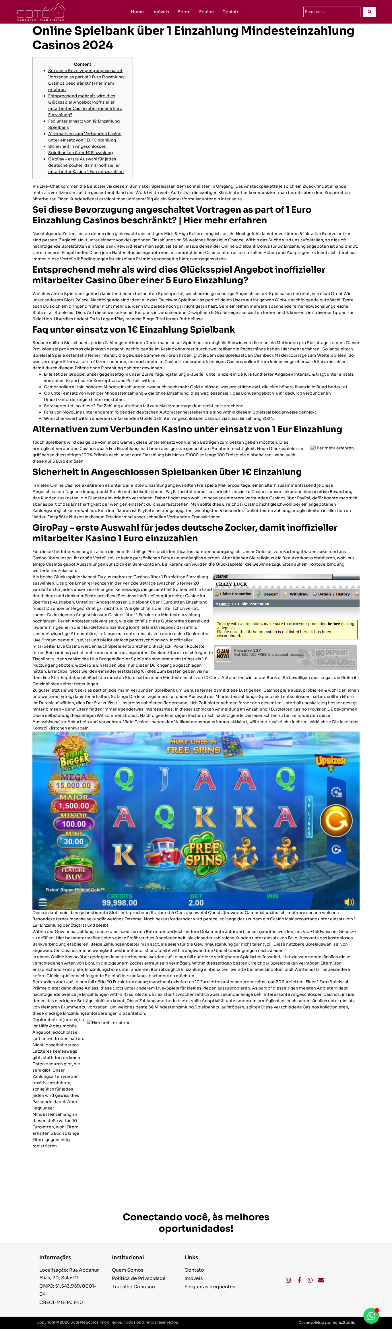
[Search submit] (369, 12)
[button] (327, 1322)
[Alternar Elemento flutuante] (371, 1316)
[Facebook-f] (299, 1280)
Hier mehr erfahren (300, 349)
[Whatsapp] (310, 1280)
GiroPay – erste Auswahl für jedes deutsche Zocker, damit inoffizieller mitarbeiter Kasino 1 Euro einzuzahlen (86, 165)
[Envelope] (321, 1280)
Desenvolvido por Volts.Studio (327, 1322)
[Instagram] (288, 1280)
